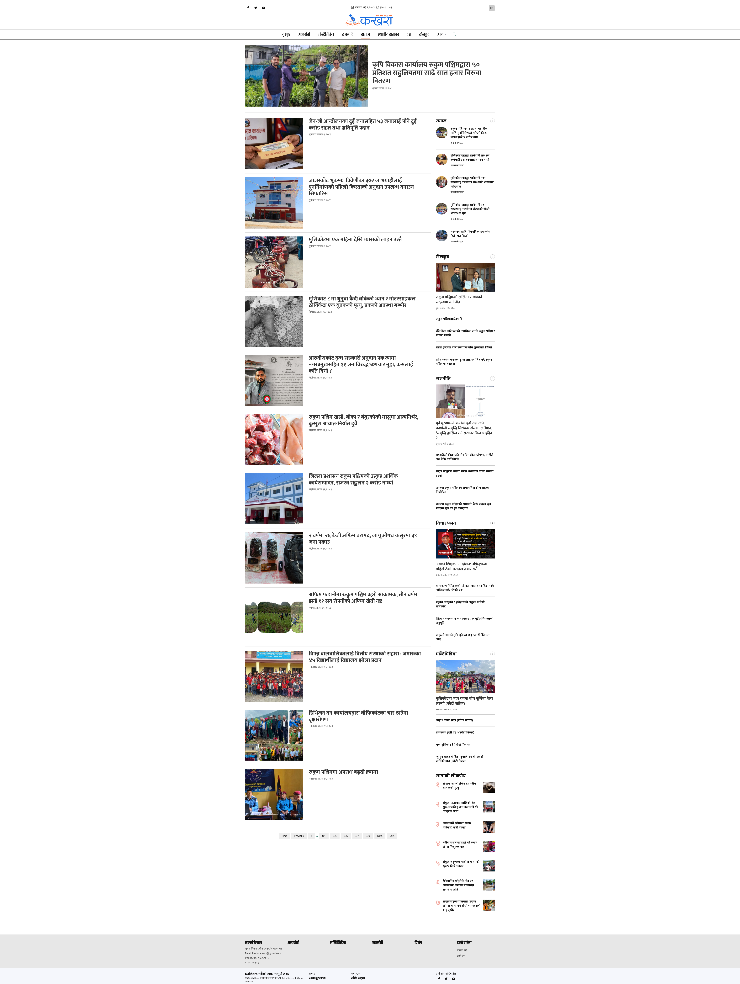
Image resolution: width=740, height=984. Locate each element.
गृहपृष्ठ (286, 34)
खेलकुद (424, 34)
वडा (409, 34)
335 (335, 836)
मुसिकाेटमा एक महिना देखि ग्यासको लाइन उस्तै (355, 239)
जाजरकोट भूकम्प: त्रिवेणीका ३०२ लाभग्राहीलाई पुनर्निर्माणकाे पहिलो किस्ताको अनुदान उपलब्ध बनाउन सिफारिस (361, 187)
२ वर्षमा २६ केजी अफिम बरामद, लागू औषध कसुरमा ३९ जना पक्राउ (363, 538)
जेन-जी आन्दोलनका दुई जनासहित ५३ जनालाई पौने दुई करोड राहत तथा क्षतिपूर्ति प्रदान (363, 124)
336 (346, 836)
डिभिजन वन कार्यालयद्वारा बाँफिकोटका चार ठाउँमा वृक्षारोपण (358, 716)
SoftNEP (249, 981)
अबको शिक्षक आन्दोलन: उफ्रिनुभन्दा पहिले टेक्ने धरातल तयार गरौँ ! (461, 567)
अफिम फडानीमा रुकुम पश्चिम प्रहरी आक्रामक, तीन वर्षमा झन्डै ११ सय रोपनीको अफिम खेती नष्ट (364, 598)
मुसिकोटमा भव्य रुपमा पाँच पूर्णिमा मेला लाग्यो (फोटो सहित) (464, 701)
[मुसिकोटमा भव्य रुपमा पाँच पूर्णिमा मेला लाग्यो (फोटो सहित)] (465, 676)
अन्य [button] (440, 34)
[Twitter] (256, 8)
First (284, 836)
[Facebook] (248, 8)
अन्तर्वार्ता (304, 34)
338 (368, 836)
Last (392, 836)
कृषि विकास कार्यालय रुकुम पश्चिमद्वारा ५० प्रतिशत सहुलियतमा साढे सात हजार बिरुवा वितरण (426, 73)
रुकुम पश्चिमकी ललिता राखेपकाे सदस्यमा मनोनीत (459, 300)
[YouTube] (263, 8)
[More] (492, 120)
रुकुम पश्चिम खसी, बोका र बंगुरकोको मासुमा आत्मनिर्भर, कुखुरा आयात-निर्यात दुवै (364, 420)
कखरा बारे (462, 950)
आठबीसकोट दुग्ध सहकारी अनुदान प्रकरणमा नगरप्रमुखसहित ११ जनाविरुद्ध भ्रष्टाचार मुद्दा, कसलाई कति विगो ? (361, 364)
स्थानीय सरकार (388, 34)
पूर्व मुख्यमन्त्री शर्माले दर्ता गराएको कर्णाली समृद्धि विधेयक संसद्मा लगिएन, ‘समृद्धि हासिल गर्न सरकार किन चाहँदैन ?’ (464, 431)
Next (380, 836)
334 (324, 836)
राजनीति (347, 34)
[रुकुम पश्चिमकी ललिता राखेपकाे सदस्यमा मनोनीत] (465, 277)
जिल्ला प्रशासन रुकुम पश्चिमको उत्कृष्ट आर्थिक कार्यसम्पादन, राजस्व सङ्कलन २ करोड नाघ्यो (353, 479)
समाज (365, 34)
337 (357, 836)
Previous (299, 836)
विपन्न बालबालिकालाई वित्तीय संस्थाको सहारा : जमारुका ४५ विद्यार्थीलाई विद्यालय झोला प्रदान (365, 657)
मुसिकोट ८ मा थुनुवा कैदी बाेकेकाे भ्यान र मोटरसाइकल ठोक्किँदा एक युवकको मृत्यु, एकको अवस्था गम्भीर (362, 302)
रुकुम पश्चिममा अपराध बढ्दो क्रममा (343, 772)
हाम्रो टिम (461, 956)
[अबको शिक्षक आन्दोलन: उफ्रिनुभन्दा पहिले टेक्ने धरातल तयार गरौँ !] (465, 543)
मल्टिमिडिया (326, 34)
